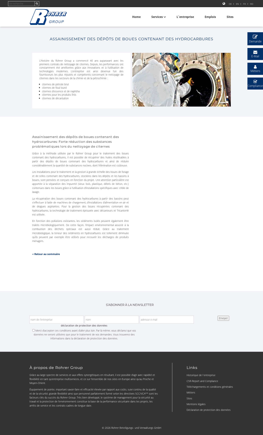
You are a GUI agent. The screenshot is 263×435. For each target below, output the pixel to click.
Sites (230, 17)
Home (136, 17)
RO (251, 4)
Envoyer (223, 318)
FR (244, 4)
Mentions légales (196, 404)
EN (237, 4)
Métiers (191, 392)
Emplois (210, 17)
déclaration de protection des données (95, 338)
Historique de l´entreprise (201, 375)
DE (230, 4)
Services (157, 17)
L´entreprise (185, 17)
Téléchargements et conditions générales (210, 386)
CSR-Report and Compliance (202, 381)
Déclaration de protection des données (209, 410)
